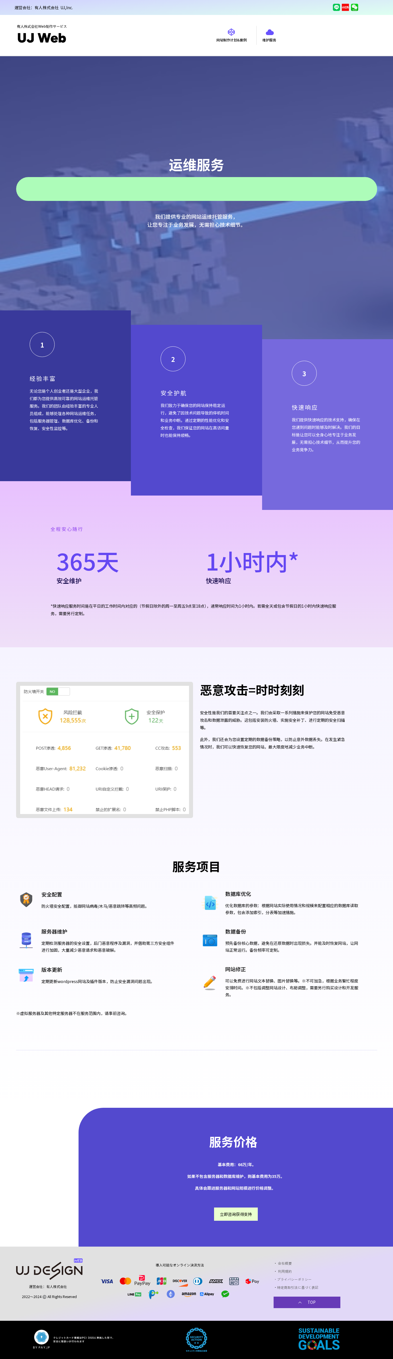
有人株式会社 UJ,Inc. (54, 7)
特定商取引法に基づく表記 (297, 1287)
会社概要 (285, 1263)
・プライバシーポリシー (293, 1279)
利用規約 (285, 1271)
